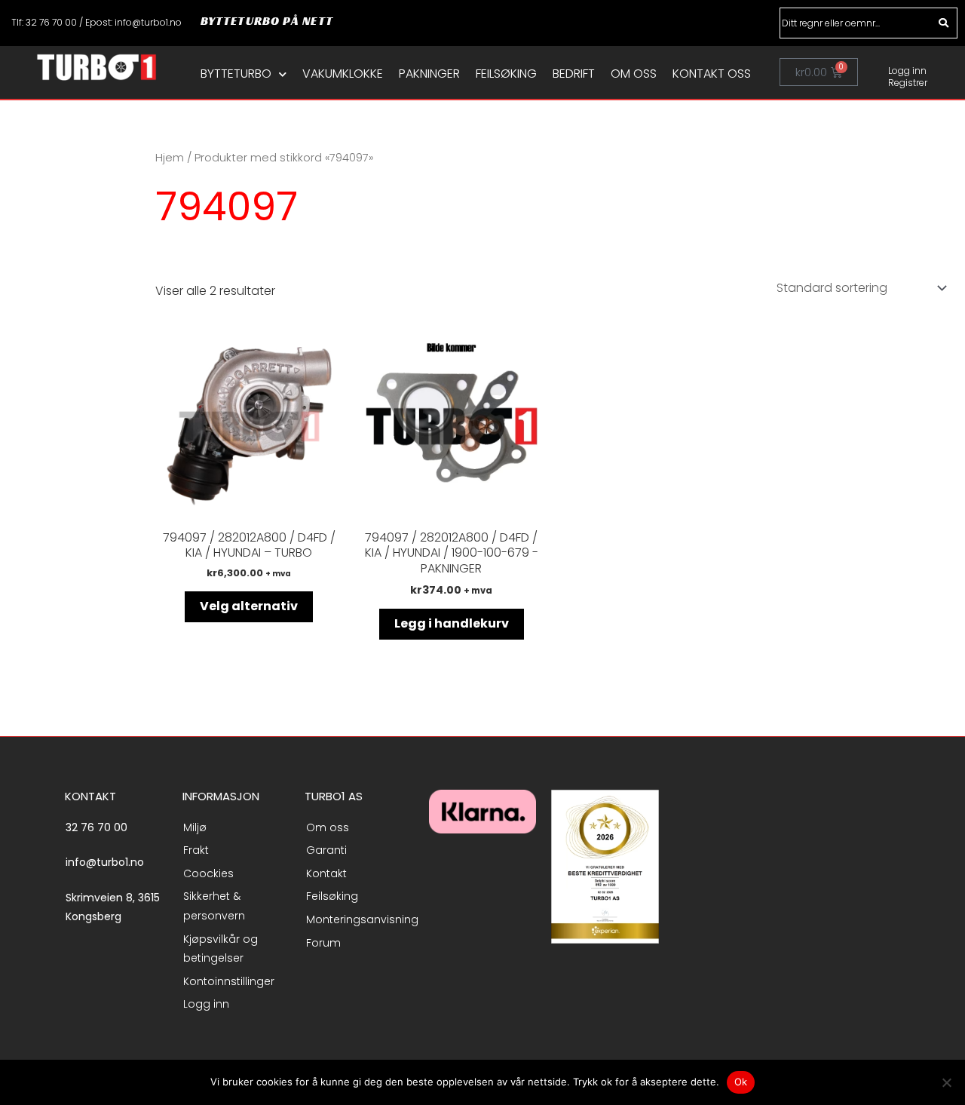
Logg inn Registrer (907, 76)
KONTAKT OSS (711, 73)
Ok (741, 1082)
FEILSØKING (506, 73)
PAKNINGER (429, 73)
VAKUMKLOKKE (342, 73)
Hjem (169, 157)
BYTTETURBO (236, 73)
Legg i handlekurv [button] (451, 623)
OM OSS (634, 73)
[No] (946, 1082)
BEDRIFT (574, 73)
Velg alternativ (249, 606)
